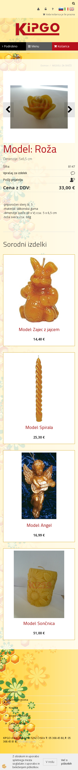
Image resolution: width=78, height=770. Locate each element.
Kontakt (13, 707)
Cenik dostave (17, 723)
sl (61, 9)
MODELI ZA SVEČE (62, 65)
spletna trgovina (18, 700)
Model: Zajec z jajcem (39, 329)
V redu (50, 762)
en (71, 9)
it (66, 9)
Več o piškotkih (66, 761)
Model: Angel (39, 525)
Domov (45, 65)
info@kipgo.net (27, 741)
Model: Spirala (39, 427)
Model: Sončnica (39, 623)
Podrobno (10, 46)
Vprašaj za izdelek (15, 173)
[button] (69, 109)
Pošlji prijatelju (13, 180)
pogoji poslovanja (19, 715)
